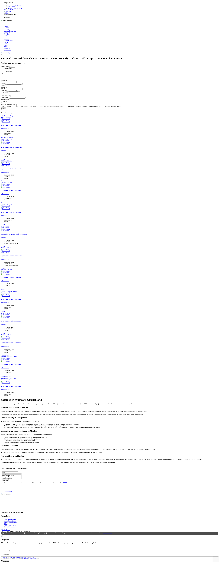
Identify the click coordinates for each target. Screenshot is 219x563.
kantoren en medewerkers (14, 5)
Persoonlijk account (9, 527)
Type (2, 71)
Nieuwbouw (62, 106)
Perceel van (4, 101)
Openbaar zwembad (51, 106)
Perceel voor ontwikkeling (96, 106)
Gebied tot (3, 89)
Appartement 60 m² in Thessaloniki (11, 190)
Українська (7, 48)
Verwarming (33, 106)
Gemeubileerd (24, 106)
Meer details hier (107, 533)
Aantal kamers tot (5, 95)
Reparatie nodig (109, 106)
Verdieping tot (4, 92)
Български (7, 32)
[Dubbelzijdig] (10, 71)
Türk (5, 46)
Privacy (6, 524)
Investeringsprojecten (10, 521)
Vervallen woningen (81, 106)
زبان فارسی (7, 42)
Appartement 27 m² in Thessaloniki (11, 321)
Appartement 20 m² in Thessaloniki (11, 364)
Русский (6, 29)
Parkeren (15, 106)
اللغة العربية (7, 50)
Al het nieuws (8, 491)
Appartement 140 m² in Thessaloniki (11, 255)
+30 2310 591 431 (9, 10)
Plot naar (3, 103)
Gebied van (4, 87)
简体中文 (7, 34)
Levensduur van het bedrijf (15, 8)
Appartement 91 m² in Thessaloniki (11, 125)
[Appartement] (10, 70)
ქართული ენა (8, 40)
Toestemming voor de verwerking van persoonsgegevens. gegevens (18, 557)
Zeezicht (8, 106)
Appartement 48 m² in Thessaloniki (11, 386)
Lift (3, 106)
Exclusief (118, 106)
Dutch (5, 37)
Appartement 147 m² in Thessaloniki (11, 147)
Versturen (5, 561)
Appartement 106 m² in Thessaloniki (11, 168)
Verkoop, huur (4, 66)
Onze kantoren (11, 6)
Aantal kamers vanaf (6, 94)
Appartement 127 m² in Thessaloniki (11, 277)
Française (6, 39)
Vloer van (3, 90)
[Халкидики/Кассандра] (11, 475)
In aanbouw (71, 106)
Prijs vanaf (3, 83)
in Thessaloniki (5, 128)
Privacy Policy (25, 558)
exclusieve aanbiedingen (10, 522)
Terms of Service (33, 558)
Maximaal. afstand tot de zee (8, 104)
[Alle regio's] (11, 474)
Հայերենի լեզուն (10, 31)
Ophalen (3, 108)
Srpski (6, 45)
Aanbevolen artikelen (10, 519)
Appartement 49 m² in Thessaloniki (11, 299)
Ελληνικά (6, 27)
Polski (5, 43)
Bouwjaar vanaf (5, 97)
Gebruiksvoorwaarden (10, 525)
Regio (2, 73)
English (6, 26)
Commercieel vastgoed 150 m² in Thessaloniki (14, 234)
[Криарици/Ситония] (11, 478)
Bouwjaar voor (5, 99)
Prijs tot (3, 85)
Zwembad (41, 106)
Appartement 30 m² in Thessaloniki (11, 342)
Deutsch (6, 35)
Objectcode (4, 80)
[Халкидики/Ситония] (11, 477)
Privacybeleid (65, 482)
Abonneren (5, 480)
